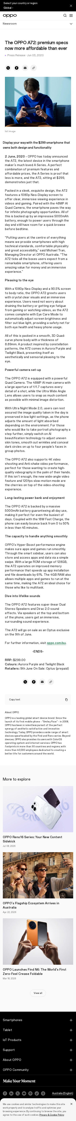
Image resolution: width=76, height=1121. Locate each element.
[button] (71, 15)
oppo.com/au (56, 643)
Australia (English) (62, 1093)
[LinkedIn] (11, 1093)
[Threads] (43, 1093)
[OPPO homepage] (10, 16)
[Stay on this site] (71, 5)
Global (7, 7)
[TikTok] (37, 1093)
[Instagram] (30, 1093)
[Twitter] (18, 1093)
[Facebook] (5, 1093)
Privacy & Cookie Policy (51, 1115)
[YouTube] (24, 1093)
